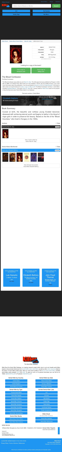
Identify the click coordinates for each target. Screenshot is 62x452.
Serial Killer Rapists (16, 395)
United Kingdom (16, 383)
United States (16, 380)
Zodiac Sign (16, 14)
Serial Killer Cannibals (16, 407)
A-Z (16, 11)
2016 (18, 372)
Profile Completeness (46, 410)
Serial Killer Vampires (16, 404)
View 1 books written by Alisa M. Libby (31, 140)
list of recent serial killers (48, 370)
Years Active (46, 404)
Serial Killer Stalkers (16, 398)
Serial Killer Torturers (16, 401)
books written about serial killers (30, 369)
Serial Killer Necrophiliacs (16, 413)
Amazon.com (21, 70)
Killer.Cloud (5, 2)
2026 (23, 372)
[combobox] (31, 6)
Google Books (47, 85)
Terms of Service (13, 443)
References (22, 443)
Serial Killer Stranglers (16, 410)
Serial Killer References (47, 421)
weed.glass (38, 449)
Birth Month (46, 398)
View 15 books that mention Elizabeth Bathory (31, 165)
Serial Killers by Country (16, 386)
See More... (47, 14)
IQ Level (46, 395)
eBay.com (41, 70)
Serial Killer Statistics (46, 418)
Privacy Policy (4, 443)
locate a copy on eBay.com (27, 87)
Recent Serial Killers (46, 380)
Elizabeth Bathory (11, 88)
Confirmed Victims (46, 407)
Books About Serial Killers (16, 41)
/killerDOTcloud (27, 374)
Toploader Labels (47, 449)
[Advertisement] (31, 27)
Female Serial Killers (16, 392)
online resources (51, 369)
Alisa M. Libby (27, 41)
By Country (46, 11)
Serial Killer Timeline (46, 386)
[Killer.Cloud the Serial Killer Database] (6, 5)
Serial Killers (44, 1)
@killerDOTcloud (10, 374)
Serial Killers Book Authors (16, 422)
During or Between (46, 383)
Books (51, 1)
